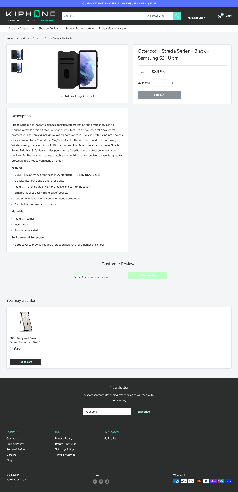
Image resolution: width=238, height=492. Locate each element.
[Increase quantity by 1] (172, 82)
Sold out (159, 94)
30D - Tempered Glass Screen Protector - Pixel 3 (25, 340)
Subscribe (143, 411)
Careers (11, 454)
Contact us (13, 438)
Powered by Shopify (17, 479)
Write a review (147, 275)
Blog (9, 460)
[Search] (177, 15)
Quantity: (144, 82)
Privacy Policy (15, 443)
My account (195, 18)
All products (22, 38)
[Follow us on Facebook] (95, 481)
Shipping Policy (64, 449)
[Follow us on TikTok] (107, 481)
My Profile (110, 438)
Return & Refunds (17, 449)
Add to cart (25, 361)
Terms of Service (65, 454)
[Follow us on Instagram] (101, 481)
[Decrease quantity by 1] (155, 82)
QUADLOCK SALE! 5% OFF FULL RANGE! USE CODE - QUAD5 (119, 3)
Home (9, 38)
